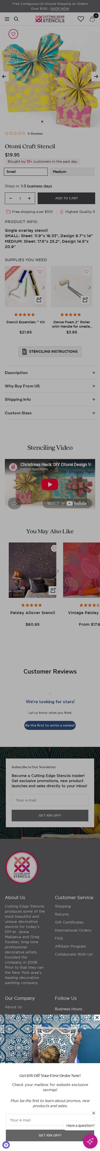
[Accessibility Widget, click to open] (6, 1145)
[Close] (97, 1017)
